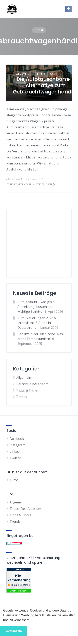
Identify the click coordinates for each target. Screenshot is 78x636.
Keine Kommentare (19, 184)
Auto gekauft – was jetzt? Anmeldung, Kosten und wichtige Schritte (36, 307)
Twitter (15, 458)
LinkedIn (16, 451)
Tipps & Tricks (45, 73)
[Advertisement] (39, 245)
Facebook (17, 438)
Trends (21, 397)
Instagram (17, 445)
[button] (31, 620)
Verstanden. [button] (14, 630)
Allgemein (22, 73)
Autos (14, 480)
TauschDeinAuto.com (32, 384)
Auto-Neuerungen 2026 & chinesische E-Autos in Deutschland (36, 323)
